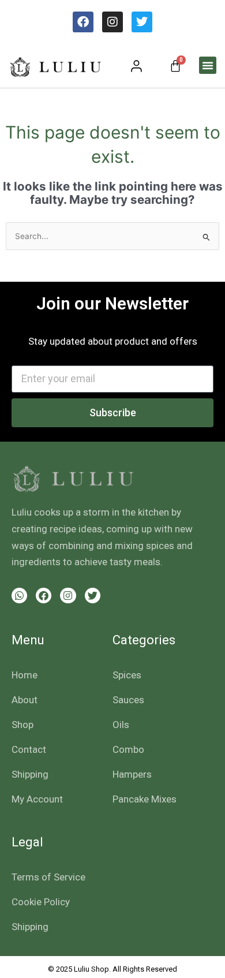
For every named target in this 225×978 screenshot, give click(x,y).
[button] (207, 65)
